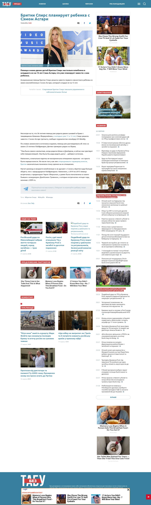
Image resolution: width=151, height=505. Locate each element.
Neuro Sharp (113, 432)
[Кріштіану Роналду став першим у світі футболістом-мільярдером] (113, 184)
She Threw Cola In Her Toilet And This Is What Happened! (30, 283)
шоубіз (65, 4)
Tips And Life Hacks (113, 461)
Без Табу (31, 203)
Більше (113, 397)
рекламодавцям (117, 4)
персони (89, 4)
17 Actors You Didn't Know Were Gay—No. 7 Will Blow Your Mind (79, 283)
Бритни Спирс (31, 197)
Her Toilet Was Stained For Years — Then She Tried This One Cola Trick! (113, 457)
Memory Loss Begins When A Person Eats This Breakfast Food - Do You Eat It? (113, 428)
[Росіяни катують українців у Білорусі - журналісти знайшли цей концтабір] (113, 276)
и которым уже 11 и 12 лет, (65, 136)
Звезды (50, 197)
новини (42, 4)
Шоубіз (42, 197)
